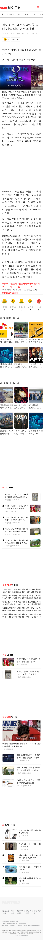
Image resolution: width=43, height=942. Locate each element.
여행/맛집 (10, 14)
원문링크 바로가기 (10, 293)
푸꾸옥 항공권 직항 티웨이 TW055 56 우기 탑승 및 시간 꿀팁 (16, 497)
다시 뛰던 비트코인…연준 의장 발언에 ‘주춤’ (20, 406)
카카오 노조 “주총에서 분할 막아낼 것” (20, 341)
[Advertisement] (22, 169)
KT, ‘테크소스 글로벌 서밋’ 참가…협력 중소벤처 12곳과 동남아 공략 (20, 365)
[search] (39, 7)
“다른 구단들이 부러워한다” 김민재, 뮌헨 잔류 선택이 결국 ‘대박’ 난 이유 (16, 508)
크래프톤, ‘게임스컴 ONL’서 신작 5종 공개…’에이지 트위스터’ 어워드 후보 (35, 365)
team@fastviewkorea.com (34, 931)
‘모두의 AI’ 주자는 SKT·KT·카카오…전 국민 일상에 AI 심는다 (6, 341)
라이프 (18, 766)
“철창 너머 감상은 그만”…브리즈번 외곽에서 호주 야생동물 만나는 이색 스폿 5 (16, 520)
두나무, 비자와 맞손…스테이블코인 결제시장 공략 (21, 432)
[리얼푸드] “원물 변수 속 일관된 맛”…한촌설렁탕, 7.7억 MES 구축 (28, 763)
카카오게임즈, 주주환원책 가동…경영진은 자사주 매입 (36, 341)
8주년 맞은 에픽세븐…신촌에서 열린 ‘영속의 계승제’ (6, 406)
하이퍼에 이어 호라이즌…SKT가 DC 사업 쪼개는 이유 (6, 365)
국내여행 (8, 546)
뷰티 (19, 14)
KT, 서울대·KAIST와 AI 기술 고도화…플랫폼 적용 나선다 (35, 406)
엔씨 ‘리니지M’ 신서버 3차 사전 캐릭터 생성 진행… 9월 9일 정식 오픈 (6, 432)
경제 (33, 14)
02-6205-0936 (8, 931)
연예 (26, 14)
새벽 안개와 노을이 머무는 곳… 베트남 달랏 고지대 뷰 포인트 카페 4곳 (28, 776)
